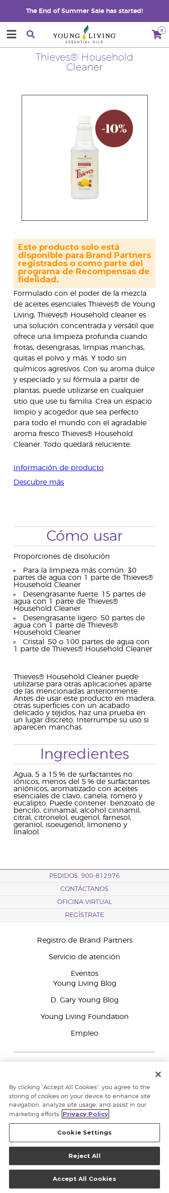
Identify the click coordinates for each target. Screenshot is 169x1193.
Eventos (84, 973)
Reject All (84, 1155)
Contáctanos (84, 889)
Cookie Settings (84, 1132)
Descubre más (39, 482)
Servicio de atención (84, 957)
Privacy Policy (85, 1113)
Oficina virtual (84, 902)
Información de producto (59, 468)
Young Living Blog (84, 983)
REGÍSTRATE (84, 915)
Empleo (84, 1033)
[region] (84, 1127)
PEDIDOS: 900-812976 (84, 876)
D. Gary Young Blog (84, 1000)
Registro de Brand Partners (84, 940)
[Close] (158, 1074)
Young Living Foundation (85, 1016)
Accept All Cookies (84, 1178)
